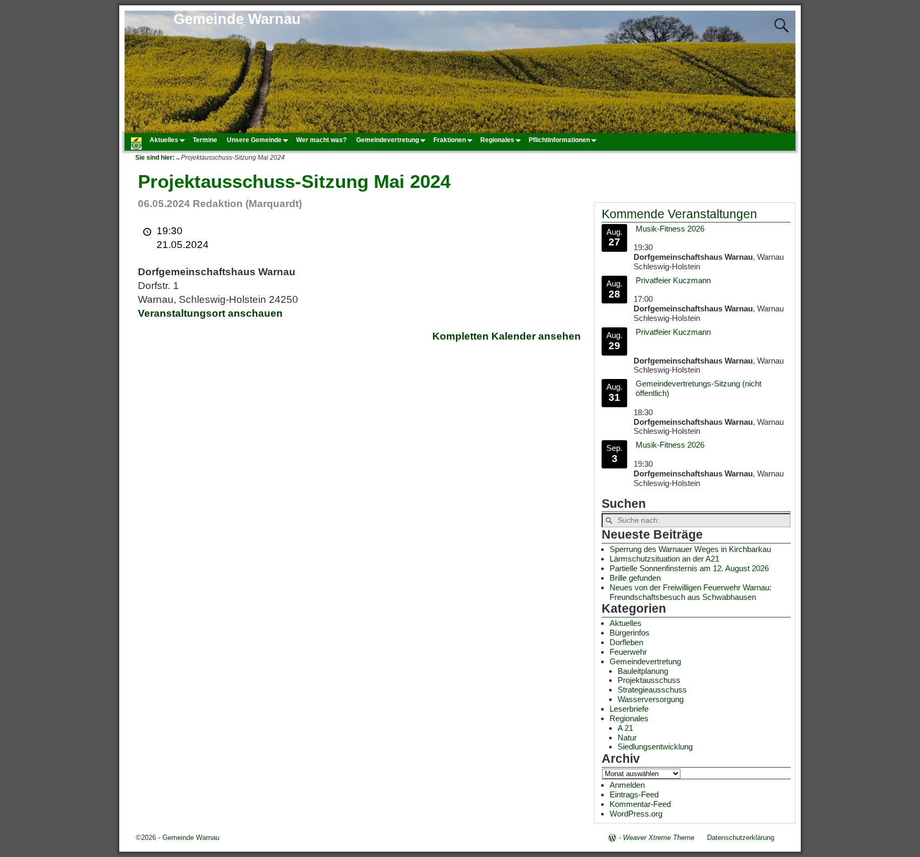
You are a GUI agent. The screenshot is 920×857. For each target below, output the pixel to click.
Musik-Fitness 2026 (670, 228)
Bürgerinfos (630, 632)
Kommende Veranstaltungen (679, 214)
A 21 (625, 727)
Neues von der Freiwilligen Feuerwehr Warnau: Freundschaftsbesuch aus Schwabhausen (690, 592)
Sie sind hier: (155, 157)
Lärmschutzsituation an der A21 (664, 558)
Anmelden (627, 784)
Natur (627, 737)
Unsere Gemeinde (254, 140)
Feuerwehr (628, 651)
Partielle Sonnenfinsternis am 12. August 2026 (689, 568)
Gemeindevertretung (387, 140)
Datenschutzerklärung (740, 838)
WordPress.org (636, 813)
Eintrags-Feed (634, 794)
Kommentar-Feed (640, 804)
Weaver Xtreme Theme (658, 838)
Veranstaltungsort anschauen (210, 313)
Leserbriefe (629, 708)
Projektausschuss (649, 680)
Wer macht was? (321, 140)
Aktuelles (164, 140)
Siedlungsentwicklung (655, 746)
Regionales (497, 140)
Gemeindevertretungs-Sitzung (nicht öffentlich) (698, 388)
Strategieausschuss (652, 689)
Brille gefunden (635, 577)
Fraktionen (449, 140)
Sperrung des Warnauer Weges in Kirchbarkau (690, 549)
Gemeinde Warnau (237, 19)
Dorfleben (626, 642)
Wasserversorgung (651, 699)
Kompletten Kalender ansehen (506, 336)
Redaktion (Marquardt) (247, 203)
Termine (205, 140)
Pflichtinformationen (559, 140)
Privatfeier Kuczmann (673, 280)
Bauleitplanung (643, 670)
